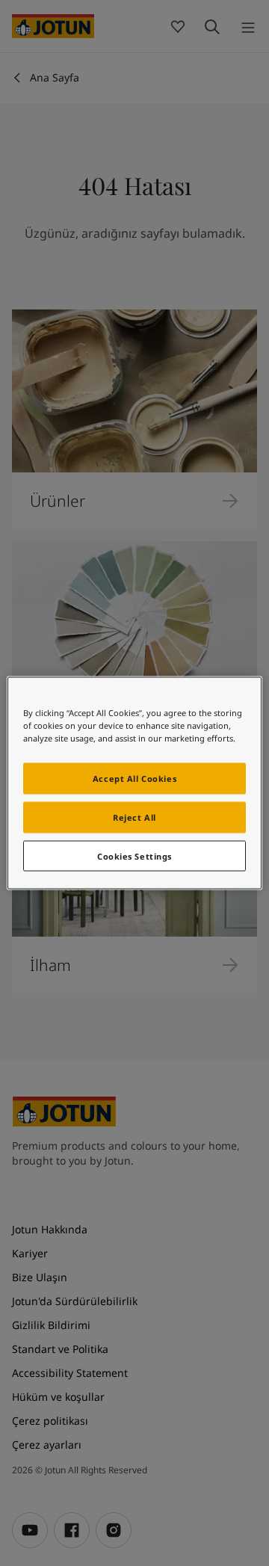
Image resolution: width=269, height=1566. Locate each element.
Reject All (134, 816)
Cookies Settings (134, 855)
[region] (134, 783)
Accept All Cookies (134, 777)
